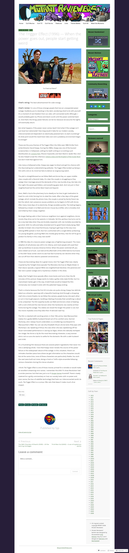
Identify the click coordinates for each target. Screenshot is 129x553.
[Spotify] (99, 106)
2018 (92, 496)
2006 (92, 471)
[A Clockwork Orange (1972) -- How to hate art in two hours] (103, 348)
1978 (92, 412)
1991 (92, 439)
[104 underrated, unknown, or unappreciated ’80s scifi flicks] (103, 327)
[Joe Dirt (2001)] (93, 348)
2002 (92, 463)
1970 (92, 395)
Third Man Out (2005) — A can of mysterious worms (66, 443)
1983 (92, 423)
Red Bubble (95, 541)
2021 (92, 502)
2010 (92, 479)
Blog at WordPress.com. (64, 548)
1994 (92, 446)
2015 (92, 490)
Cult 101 (85, 23)
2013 (92, 486)
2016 (92, 492)
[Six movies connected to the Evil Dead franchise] (93, 337)
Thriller (43, 404)
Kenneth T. (96, 375)
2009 (92, 477)
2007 (92, 473)
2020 (92, 500)
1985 (92, 427)
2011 (92, 481)
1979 (92, 414)
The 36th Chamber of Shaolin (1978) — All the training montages (33, 443)
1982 (92, 420)
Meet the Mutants (97, 23)
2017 (92, 494)
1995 (92, 448)
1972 (92, 399)
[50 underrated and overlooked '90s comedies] (93, 327)
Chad (28, 404)
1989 (92, 435)
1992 (92, 441)
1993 (92, 444)
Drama (36, 404)
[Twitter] (95, 106)
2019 (92, 498)
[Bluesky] (103, 106)
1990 (92, 437)
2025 (92, 511)
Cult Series (49, 23)
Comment (75, 471)
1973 (92, 402)
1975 (92, 406)
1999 (92, 456)
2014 (92, 488)
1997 (92, 452)
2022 (92, 505)
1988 (92, 433)
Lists (66, 23)
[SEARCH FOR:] (98, 129)
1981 (92, 418)
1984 (92, 425)
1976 (92, 408)
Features (59, 23)
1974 (92, 404)
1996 (92, 450)
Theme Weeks (75, 23)
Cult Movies (30, 23)
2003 (92, 465)
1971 (92, 397)
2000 (92, 458)
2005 (92, 469)
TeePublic (102, 539)
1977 (92, 410)
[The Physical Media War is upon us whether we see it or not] (103, 338)
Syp (31, 30)
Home (21, 23)
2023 (92, 507)
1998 (92, 454)
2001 (92, 460)
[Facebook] (91, 106)
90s (22, 404)
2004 (92, 467)
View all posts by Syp (24, 432)
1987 (92, 431)
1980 (92, 416)
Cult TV (39, 23)
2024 (92, 509)
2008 (92, 475)
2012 (92, 484)
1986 (92, 429)
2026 (92, 513)
